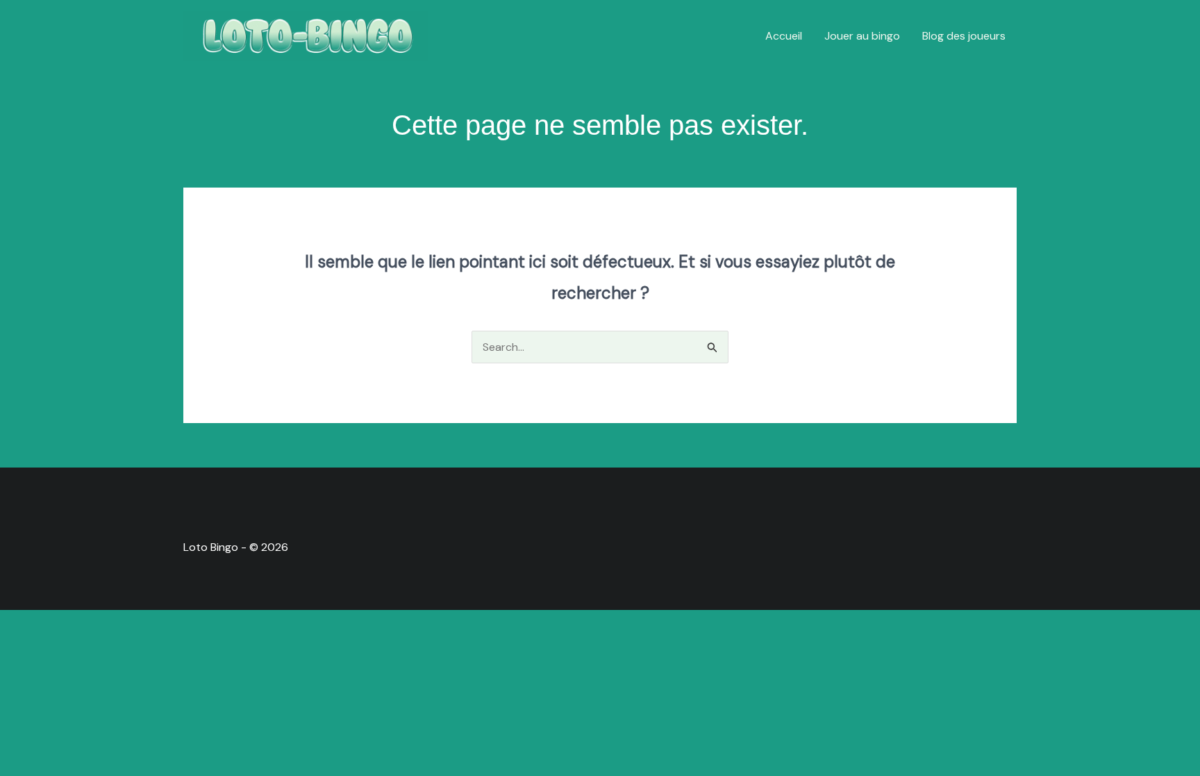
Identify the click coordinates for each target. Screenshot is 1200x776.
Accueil (783, 35)
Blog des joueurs (964, 35)
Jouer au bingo (862, 35)
